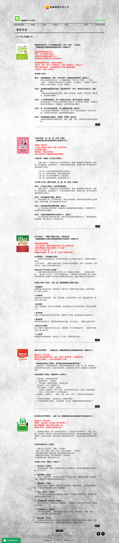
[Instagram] (103, 534)
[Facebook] (98, 534)
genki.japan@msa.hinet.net (62, 539)
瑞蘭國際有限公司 (59, 7)
